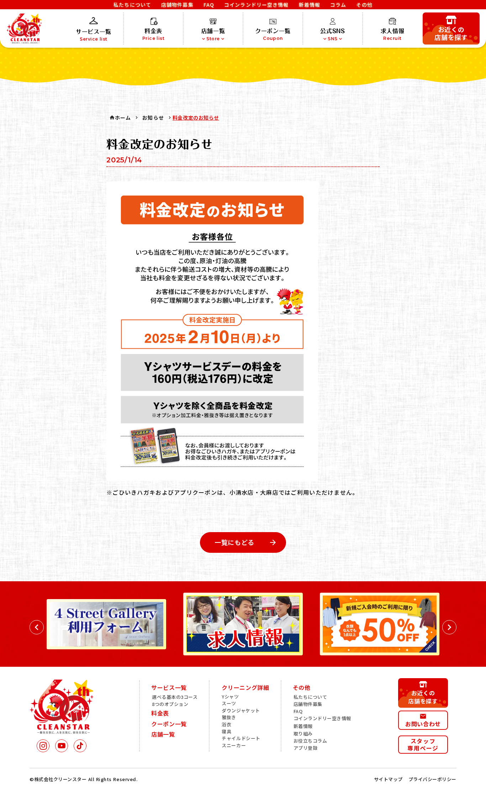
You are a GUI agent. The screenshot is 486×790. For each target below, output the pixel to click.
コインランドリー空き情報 (322, 718)
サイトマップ (388, 779)
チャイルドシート (241, 738)
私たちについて (310, 697)
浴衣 (226, 724)
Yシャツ (230, 697)
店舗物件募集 (308, 704)
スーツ (229, 703)
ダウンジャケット (241, 710)
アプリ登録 (306, 748)
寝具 (226, 731)
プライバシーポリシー (432, 779)
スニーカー (234, 745)
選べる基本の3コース (174, 697)
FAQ (298, 711)
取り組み (303, 734)
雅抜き (229, 717)
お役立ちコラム (310, 741)
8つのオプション (170, 704)
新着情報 (303, 726)
